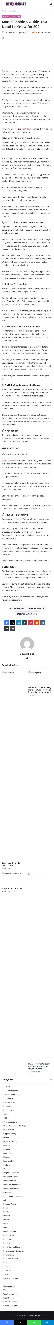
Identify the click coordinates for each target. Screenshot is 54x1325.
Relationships (8, 1255)
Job (4, 1200)
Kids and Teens (9, 1204)
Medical (6, 1216)
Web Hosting (8, 1298)
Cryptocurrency (9, 1134)
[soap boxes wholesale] (14, 879)
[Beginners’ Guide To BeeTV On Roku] (14, 766)
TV (4, 1282)
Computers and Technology (14, 1126)
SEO (5, 1263)
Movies (6, 1220)
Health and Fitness (10, 1177)
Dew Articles (9, 33)
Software (7, 1270)
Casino (6, 1114)
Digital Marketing (10, 1141)
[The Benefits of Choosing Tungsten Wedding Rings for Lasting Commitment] (40, 678)
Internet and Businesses (13, 1196)
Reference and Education (13, 1251)
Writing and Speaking (11, 1306)
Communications (10, 1122)
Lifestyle (6, 1212)
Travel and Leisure (10, 1278)
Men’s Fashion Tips (27, 614)
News (5, 1227)
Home (6, 11)
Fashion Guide (17, 608)
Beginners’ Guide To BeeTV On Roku (11, 864)
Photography (8, 1235)
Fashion (13, 11)
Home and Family (10, 1181)
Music (5, 1224)
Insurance (7, 1192)
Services (6, 1267)
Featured (16, 16)
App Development (10, 1091)
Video (5, 1290)
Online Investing (9, 1231)
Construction (8, 1130)
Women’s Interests (10, 1302)
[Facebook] (6, 622)
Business (7, 1106)
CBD (5, 1118)
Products (7, 1239)
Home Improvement (11, 1188)
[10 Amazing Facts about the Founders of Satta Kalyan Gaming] (40, 966)
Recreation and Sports (12, 1247)
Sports (6, 1274)
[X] (12, 622)
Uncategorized (9, 1286)
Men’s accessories (10, 460)
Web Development (10, 1294)
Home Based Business (12, 1184)
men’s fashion (27, 129)
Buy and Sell (8, 1110)
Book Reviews (9, 1102)
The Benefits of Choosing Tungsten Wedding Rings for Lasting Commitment (39, 690)
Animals (6, 1087)
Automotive (8, 1098)
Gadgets (6, 1165)
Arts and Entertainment (12, 1095)
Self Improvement (10, 1259)
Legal (5, 1208)
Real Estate (8, 1243)
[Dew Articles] (16, 4)
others (45, 577)
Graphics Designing (11, 1173)
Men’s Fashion (37, 608)
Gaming (6, 1169)
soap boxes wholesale (12, 888)
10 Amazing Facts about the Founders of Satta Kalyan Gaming (39, 1066)
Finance (6, 1157)
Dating (6, 1138)
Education (7, 1145)
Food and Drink (9, 1161)
